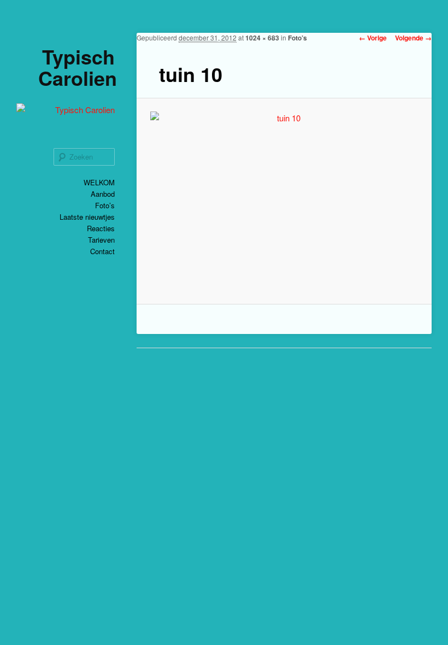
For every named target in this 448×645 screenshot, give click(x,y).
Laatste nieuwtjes (87, 216)
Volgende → (413, 38)
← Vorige (373, 38)
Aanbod (103, 193)
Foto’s (105, 205)
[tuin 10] (284, 201)
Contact (102, 251)
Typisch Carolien (77, 67)
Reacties (101, 228)
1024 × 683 (262, 38)
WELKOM (99, 182)
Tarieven (101, 239)
